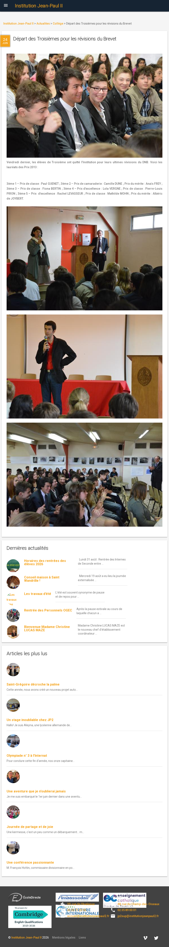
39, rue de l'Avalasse (81, 904)
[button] (6, 6)
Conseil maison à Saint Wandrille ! (41, 579)
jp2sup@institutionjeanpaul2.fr (138, 916)
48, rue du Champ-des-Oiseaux (138, 904)
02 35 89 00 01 (126, 910)
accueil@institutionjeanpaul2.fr (88, 916)
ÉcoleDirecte (32, 897)
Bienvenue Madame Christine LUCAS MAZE (47, 628)
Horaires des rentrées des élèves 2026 (45, 562)
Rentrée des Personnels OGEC (48, 610)
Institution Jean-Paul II (26, 937)
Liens (82, 937)
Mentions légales (63, 937)
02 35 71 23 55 (76, 910)
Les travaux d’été (37, 594)
